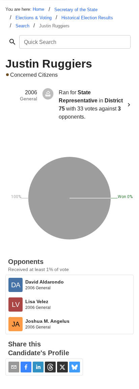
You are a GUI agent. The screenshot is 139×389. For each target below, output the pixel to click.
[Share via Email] (13, 367)
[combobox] (74, 42)
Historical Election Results (87, 17)
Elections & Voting (34, 17)
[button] (26, 367)
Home (38, 9)
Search (22, 25)
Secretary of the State (76, 9)
